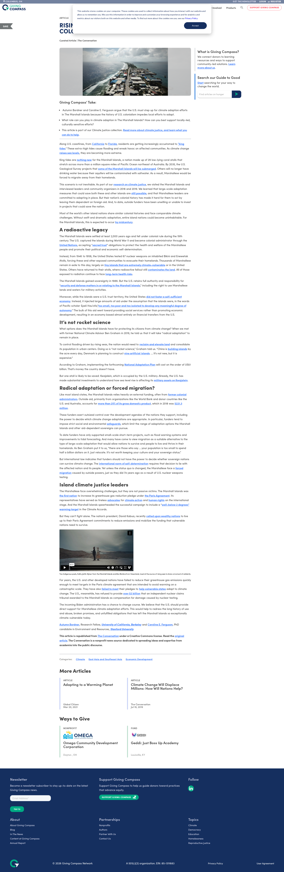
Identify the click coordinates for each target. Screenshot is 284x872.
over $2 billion (131, 593)
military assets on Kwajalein (171, 380)
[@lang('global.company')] (14, 7)
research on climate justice (129, 184)
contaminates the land (161, 269)
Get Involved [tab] (215, 7)
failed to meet (110, 589)
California (98, 144)
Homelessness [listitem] (195, 838)
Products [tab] (231, 7)
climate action (133, 500)
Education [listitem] (193, 834)
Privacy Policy (215, 863)
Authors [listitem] (103, 829)
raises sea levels (69, 153)
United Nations (68, 245)
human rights (156, 500)
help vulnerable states (152, 589)
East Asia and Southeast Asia (105, 659)
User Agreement (265, 863)
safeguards (114, 423)
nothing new (84, 160)
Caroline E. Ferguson (160, 624)
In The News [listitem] (16, 834)
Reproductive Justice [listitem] (199, 842)
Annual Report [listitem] (17, 842)
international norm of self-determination (123, 463)
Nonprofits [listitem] (104, 825)
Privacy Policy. (191, 18)
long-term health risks (118, 274)
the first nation (68, 495)
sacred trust (99, 245)
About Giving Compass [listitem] (22, 825)
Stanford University (122, 629)
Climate (80, 659)
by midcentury (124, 222)
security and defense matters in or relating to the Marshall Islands (100, 285)
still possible (138, 193)
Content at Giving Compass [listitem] (24, 838)
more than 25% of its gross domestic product (124, 403)
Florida (112, 144)
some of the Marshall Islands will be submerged (127, 168)
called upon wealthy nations (163, 516)
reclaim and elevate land (154, 344)
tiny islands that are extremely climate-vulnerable (134, 265)
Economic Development (139, 659)
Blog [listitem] (12, 829)
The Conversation (108, 636)
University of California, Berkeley (121, 624)
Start (200, 82)
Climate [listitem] (192, 825)
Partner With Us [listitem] (107, 834)
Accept (195, 25)
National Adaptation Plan (139, 364)
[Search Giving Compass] (241, 7)
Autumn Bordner (69, 624)
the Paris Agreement (157, 495)
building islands (177, 349)
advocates (113, 500)
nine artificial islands (137, 353)
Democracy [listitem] (194, 829)
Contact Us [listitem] (105, 838)
